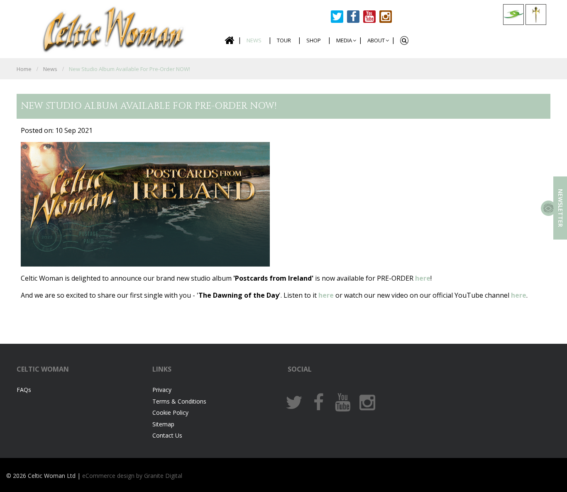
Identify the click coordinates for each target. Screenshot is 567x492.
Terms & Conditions (179, 401)
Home (229, 40)
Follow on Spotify (402, 16)
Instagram (385, 16)
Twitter (337, 16)
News (254, 40)
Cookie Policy (170, 412)
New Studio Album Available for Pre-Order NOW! (129, 69)
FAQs (24, 390)
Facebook (353, 16)
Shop (313, 40)
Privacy (161, 390)
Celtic (114, 28)
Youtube (369, 16)
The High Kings (535, 14)
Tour (284, 40)
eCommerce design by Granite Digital (132, 476)
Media (344, 40)
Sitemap (163, 424)
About (376, 40)
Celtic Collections (513, 14)
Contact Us (167, 435)
